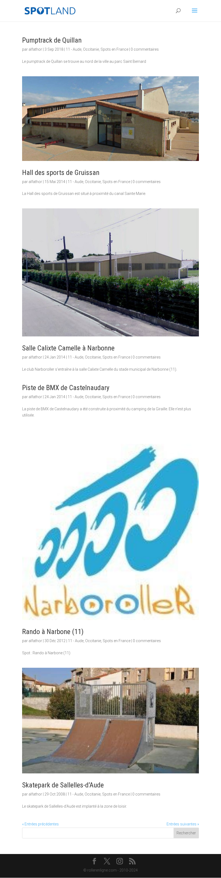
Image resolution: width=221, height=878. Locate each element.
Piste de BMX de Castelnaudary (65, 388)
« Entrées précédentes (40, 824)
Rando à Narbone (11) (53, 632)
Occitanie (91, 49)
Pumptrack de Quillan (52, 40)
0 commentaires (145, 49)
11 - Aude (73, 49)
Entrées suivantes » (183, 824)
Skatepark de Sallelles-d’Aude (63, 785)
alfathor (35, 49)
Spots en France (114, 49)
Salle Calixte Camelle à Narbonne (68, 348)
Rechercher (186, 833)
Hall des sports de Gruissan (60, 172)
